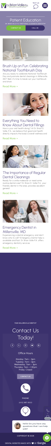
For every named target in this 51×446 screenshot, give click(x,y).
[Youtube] (32, 345)
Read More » (10, 86)
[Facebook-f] (12, 345)
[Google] (39, 345)
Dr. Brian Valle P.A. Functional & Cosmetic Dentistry (25, 23)
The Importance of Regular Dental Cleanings (24, 174)
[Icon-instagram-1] (25, 345)
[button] (45, 5)
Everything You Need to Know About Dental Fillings (23, 122)
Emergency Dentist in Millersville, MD (19, 229)
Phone (25, 398)
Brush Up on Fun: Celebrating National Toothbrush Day (25, 68)
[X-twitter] (19, 345)
